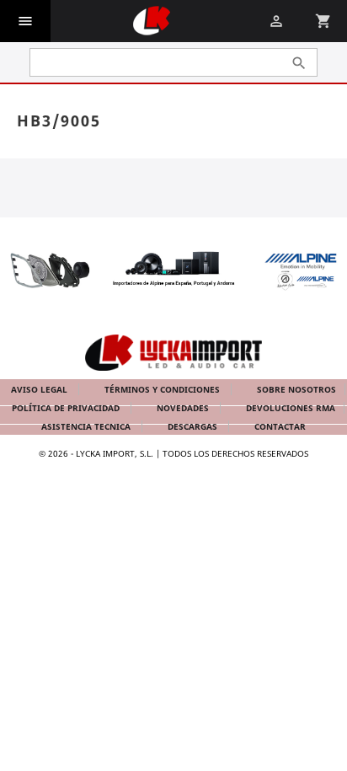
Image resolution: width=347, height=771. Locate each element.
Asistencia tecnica (87, 426)
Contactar (280, 426)
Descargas (194, 426)
